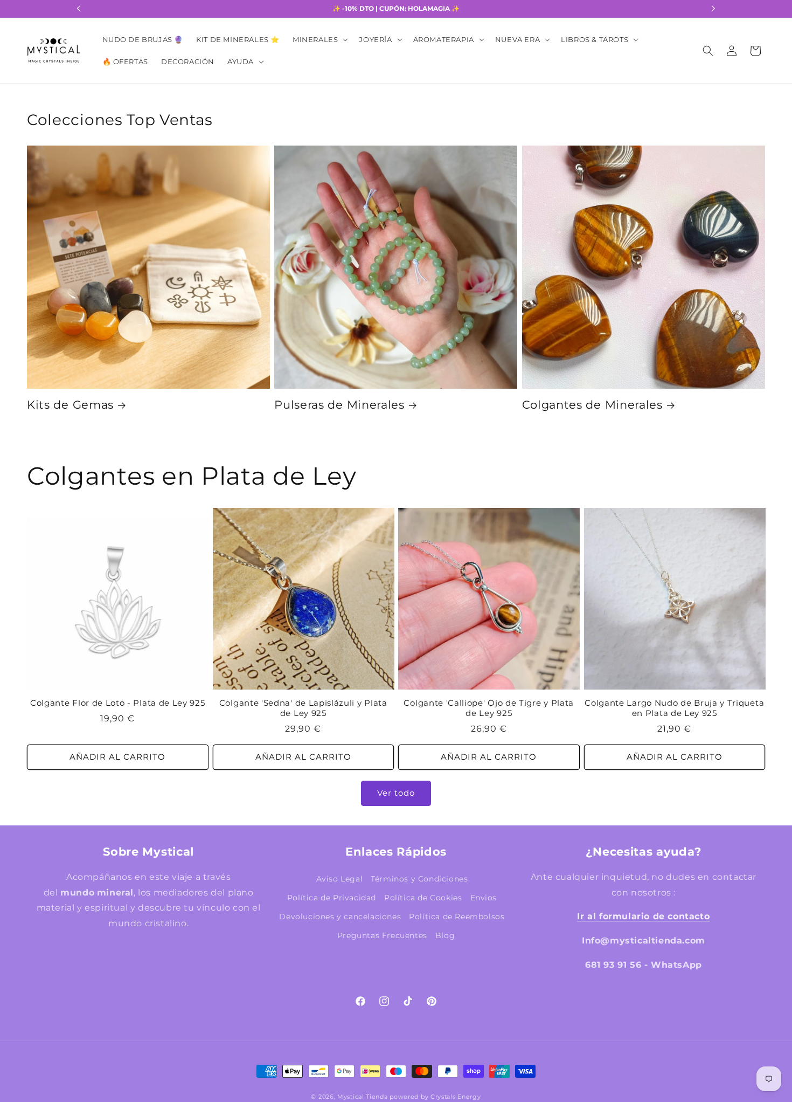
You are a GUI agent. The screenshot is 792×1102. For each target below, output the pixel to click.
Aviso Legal (339, 879)
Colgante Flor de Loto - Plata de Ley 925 (117, 703)
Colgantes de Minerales (592, 404)
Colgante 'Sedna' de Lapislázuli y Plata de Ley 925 (303, 708)
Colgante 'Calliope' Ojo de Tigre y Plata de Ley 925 (489, 708)
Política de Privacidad (331, 898)
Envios (483, 898)
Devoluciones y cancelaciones (340, 916)
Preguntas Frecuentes (382, 935)
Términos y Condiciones (419, 879)
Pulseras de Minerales (339, 404)
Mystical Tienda (362, 1096)
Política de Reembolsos (456, 916)
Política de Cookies (423, 898)
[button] (319, 40)
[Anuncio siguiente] (713, 8)
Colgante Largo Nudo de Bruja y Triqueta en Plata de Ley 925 (674, 708)
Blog (445, 935)
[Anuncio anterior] (78, 8)
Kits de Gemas (70, 404)
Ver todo (396, 793)
